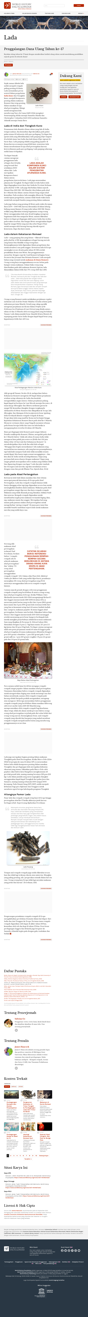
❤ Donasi (8, 65)
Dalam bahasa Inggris (29, 13)
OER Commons (16, 1233)
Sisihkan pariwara (46, 325)
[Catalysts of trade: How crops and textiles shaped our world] (16, 1068)
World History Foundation (23, 1270)
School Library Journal (31, 1233)
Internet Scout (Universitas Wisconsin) (53, 1231)
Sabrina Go (36, 73)
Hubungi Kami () (54, 1262)
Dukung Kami (66, 13)
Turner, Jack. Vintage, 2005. (13, 1000)
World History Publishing (28, 1273)
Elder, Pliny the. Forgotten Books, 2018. (24, 981)
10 (36, 1155)
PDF (25, 79)
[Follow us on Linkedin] (72, 1251)
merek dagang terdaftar (56, 1280)
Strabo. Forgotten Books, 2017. (22, 998)
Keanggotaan (74, 97)
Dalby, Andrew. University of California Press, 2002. (23, 979)
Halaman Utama (9, 13)
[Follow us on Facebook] (62, 1251)
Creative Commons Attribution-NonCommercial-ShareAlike (23, 1214)
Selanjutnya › (44, 1155)
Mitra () (38, 1263)
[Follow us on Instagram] (75, 1251)
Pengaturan (19, 1262)
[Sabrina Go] (16, 1030)
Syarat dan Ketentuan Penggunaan (36, 1262)
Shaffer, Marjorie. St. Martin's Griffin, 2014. (17, 991)
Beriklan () (66, 1262)
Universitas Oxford (51, 1229)
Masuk (80, 13)
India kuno (8, 96)
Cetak (18, 79)
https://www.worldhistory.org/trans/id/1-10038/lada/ (32, 1177)
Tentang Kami (49, 13)
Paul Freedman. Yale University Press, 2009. (20, 989)
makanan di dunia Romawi (37, 260)
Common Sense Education (31, 1231)
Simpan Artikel (9, 79)
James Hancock (16, 73)
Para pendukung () (49, 1263)
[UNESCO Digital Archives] (44, 1292)
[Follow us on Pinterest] (69, 1251)
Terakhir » (28, 1159)
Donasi (63, 97)
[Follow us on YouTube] (79, 1251)
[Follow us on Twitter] (65, 1251)
